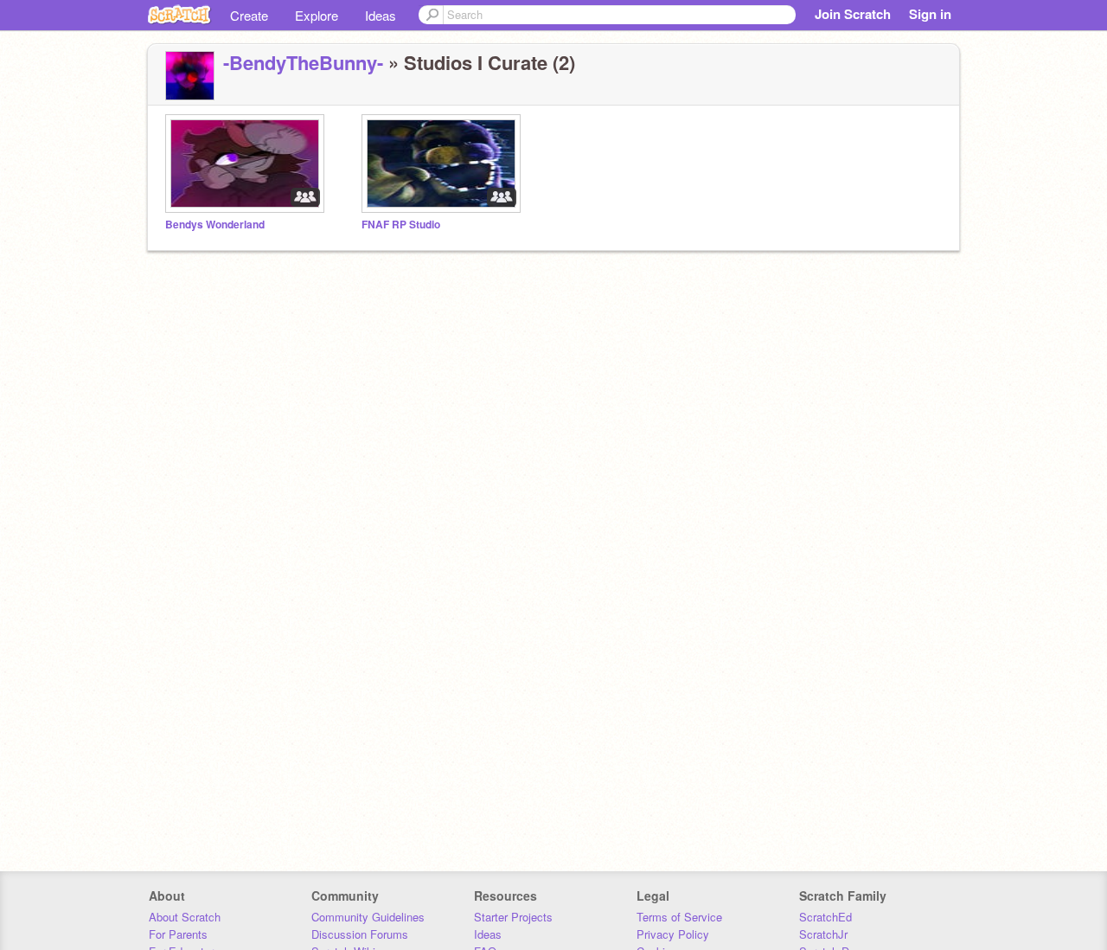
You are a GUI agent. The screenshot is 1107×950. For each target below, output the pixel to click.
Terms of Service (679, 916)
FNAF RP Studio (401, 224)
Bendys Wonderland (215, 224)
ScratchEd (825, 916)
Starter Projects (513, 916)
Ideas (380, 15)
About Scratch (185, 916)
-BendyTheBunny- (303, 62)
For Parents (178, 934)
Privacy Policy (673, 934)
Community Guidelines (368, 916)
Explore (316, 15)
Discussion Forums (359, 934)
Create (249, 15)
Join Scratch (853, 13)
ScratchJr (823, 934)
